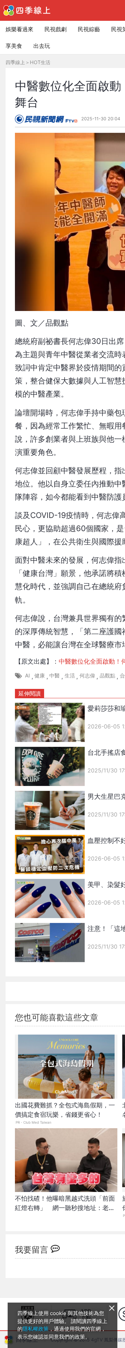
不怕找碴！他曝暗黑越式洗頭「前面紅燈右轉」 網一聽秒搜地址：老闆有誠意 (65, 1207)
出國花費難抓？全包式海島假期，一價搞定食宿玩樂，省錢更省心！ (65, 1109)
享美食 (14, 45)
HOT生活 (40, 62)
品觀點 (107, 675)
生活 (70, 675)
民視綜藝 (89, 29)
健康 (39, 675)
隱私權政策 (36, 1328)
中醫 (54, 675)
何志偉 (87, 675)
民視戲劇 (55, 29)
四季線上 (15, 62)
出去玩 (41, 45)
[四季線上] (26, 10)
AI (27, 675)
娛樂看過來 (19, 29)
